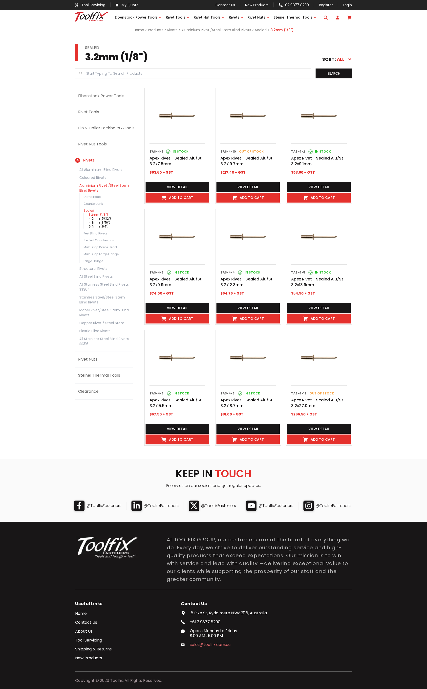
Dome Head (92, 197)
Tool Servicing (88, 640)
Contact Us (86, 622)
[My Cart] (349, 17)
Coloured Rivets (92, 177)
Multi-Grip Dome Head (100, 247)
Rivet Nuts (256, 17)
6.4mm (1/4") (98, 226)
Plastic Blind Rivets (94, 330)
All (340, 59)
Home (139, 29)
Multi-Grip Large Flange (101, 254)
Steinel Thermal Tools (293, 17)
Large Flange (93, 261)
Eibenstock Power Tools (136, 17)
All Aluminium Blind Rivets (101, 169)
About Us (84, 631)
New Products (257, 4)
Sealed (261, 29)
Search (333, 73)
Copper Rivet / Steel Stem (101, 323)
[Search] (325, 17)
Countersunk (93, 204)
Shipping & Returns (93, 649)
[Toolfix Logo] (91, 20)
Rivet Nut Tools (207, 17)
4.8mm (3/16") (99, 222)
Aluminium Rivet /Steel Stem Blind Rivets (216, 29)
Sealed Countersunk (99, 240)
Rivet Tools (176, 17)
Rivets (234, 17)
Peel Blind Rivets (95, 233)
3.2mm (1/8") (282, 29)
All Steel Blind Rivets (96, 276)
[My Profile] (337, 17)
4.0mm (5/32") (100, 218)
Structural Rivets (93, 268)
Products (155, 29)
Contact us (225, 4)
